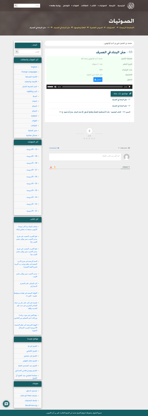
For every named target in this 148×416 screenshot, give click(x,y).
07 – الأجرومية (32, 170)
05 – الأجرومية (32, 183)
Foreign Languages (29, 72)
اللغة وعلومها (80, 27)
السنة (35, 96)
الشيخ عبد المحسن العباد (27, 365)
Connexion (53, 148)
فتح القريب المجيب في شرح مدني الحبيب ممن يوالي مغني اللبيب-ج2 (26, 239)
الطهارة (34, 115)
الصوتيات (103, 5)
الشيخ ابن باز (32, 346)
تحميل (98, 79)
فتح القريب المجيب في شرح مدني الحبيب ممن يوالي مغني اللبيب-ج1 (26, 251)
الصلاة (34, 101)
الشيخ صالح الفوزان (30, 360)
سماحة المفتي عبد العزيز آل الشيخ (26, 377)
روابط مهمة (55, 5)
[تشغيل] (129, 87)
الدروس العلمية (96, 27)
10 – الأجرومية (32, 149)
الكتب (93, 5)
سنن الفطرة (32, 130)
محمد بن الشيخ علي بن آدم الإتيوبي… (117, 43)
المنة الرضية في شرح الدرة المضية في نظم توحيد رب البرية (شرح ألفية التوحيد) (26, 264)
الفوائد (76, 5)
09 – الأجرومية (32, 156)
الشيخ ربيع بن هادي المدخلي (26, 370)
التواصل (66, 5)
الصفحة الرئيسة (126, 27)
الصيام (34, 106)
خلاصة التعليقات (31, 400)
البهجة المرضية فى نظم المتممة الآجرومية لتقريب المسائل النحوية (25, 327)
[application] (89, 87)
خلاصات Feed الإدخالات (28, 395)
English (34, 67)
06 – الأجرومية (32, 177)
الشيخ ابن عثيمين (30, 356)
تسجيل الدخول (31, 390)
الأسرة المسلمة (31, 76)
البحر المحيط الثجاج (30, 86)
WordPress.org (31, 405)
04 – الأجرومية (32, 197)
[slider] (51, 86)
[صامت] (55, 87)
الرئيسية (121, 5)
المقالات (84, 5)
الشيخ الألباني (32, 351)
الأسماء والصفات (31, 81)
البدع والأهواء (32, 91)
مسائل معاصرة (31, 135)
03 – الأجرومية (32, 190)
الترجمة (112, 5)
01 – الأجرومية (32, 211)
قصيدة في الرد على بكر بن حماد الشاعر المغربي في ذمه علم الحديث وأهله (25, 305)
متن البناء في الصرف (62, 27)
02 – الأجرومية (32, 204)
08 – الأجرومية (32, 163)
